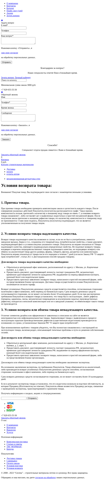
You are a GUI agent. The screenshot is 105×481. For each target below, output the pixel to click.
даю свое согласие (9, 53)
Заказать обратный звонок (13, 154)
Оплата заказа (13, 463)
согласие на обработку (45, 477)
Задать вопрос (13, 16)
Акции (10, 13)
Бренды (10, 449)
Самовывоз (12, 461)
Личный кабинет (23, 77)
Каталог (10, 8)
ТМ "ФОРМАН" (14, 446)
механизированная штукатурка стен (23, 179)
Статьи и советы (14, 444)
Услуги (10, 432)
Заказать (6, 139)
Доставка (11, 169)
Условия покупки (15, 466)
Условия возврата (15, 468)
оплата (10, 171)
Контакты (11, 6)
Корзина (5, 159)
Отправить (6, 62)
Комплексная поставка (17, 442)
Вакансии (11, 430)
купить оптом (13, 174)
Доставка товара (14, 458)
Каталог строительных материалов (17, 164)
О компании (12, 3)
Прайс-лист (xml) (15, 11)
